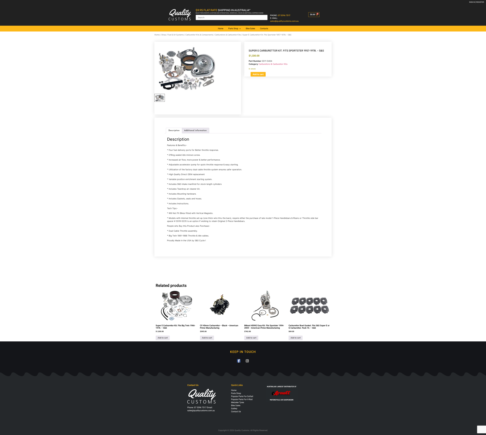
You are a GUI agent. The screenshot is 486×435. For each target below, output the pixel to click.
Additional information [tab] (195, 131)
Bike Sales (250, 28)
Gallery (234, 408)
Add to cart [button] (163, 338)
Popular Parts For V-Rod (241, 399)
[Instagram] (247, 361)
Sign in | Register (476, 2)
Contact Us (236, 411)
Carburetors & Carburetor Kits (228, 35)
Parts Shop (233, 28)
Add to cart (258, 74)
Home (220, 28)
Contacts (264, 28)
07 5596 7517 (284, 15)
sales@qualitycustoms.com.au (284, 21)
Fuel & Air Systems (176, 35)
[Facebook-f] (238, 361)
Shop (163, 35)
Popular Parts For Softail (242, 396)
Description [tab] (174, 131)
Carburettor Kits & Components (199, 35)
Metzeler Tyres (237, 402)
